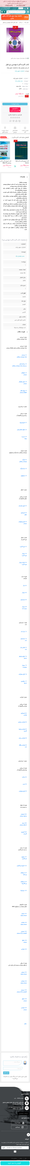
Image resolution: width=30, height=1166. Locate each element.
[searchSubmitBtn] (8, 12)
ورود (25, 8)
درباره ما (24, 1160)
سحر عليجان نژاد (19, 81)
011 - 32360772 (19, 1098)
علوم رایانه (26, 22)
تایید (3, 1148)
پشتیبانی (18, 1160)
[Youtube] (28, 1134)
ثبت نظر (6, 1073)
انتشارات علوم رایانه (19, 71)
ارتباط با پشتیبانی (23, 1113)
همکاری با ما (14, 1158)
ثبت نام (20, 8)
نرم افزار (20, 22)
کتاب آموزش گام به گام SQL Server (22, 162)
